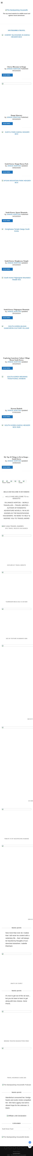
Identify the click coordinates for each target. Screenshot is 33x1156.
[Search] (31, 2)
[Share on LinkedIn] (20, 79)
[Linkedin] (26, 2)
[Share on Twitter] (16, 79)
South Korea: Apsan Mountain (16, 212)
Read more (6, 75)
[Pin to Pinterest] (18, 79)
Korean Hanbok (16, 408)
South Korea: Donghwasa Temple (16, 261)
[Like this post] (12, 79)
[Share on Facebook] (14, 79)
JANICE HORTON (13, 69)
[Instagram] (22, 2)
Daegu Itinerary (16, 115)
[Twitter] (20, 2)
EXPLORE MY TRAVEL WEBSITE (16, 565)
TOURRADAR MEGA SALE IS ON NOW (16, 601)
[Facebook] (18, 2)
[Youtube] (28, 2)
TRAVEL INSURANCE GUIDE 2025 (16, 1077)
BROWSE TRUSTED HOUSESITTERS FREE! (16, 1041)
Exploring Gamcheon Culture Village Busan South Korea (16, 359)
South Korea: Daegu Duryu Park (16, 164)
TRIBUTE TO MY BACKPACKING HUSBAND (16, 838)
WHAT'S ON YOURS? (16, 983)
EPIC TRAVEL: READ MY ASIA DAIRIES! (16, 528)
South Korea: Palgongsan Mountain (16, 309)
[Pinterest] (24, 2)
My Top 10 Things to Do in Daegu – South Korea (16, 458)
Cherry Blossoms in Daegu (16, 67)
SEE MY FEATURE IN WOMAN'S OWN (16, 638)
